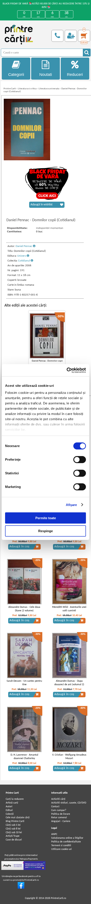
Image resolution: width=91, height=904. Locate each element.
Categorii (16, 74)
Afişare (71, 505)
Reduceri (75, 74)
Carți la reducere (15, 799)
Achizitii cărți (58, 799)
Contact (55, 806)
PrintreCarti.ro (58, 898)
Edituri (9, 810)
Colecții (10, 814)
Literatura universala (49, 89)
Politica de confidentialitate (66, 841)
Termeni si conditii (61, 845)
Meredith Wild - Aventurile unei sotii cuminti (69, 609)
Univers (22, 255)
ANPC (54, 834)
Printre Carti (10, 89)
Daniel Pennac (24, 246)
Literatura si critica (27, 89)
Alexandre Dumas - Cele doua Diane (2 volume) (24, 609)
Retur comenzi (59, 817)
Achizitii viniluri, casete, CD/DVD (68, 803)
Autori (9, 806)
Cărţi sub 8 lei (13, 828)
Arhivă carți (12, 803)
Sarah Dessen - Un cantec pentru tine (24, 683)
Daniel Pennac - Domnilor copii (47, 361)
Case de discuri (14, 839)
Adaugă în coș (19, 546)
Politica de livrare (60, 814)
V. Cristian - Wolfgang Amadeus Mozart (69, 757)
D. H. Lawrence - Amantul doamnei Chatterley (24, 757)
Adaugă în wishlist (41, 204)
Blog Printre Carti (15, 821)
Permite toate (45, 518)
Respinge (45, 531)
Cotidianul (24, 260)
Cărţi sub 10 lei (14, 832)
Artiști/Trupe (12, 836)
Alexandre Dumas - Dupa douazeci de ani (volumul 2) (69, 683)
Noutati (45, 74)
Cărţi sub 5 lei (13, 825)
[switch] (79, 459)
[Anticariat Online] (21, 888)
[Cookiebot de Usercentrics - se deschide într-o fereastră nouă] (66, 370)
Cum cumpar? (58, 810)
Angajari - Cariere (60, 821)
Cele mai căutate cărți (18, 817)
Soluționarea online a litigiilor (67, 838)
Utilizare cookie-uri (61, 849)
